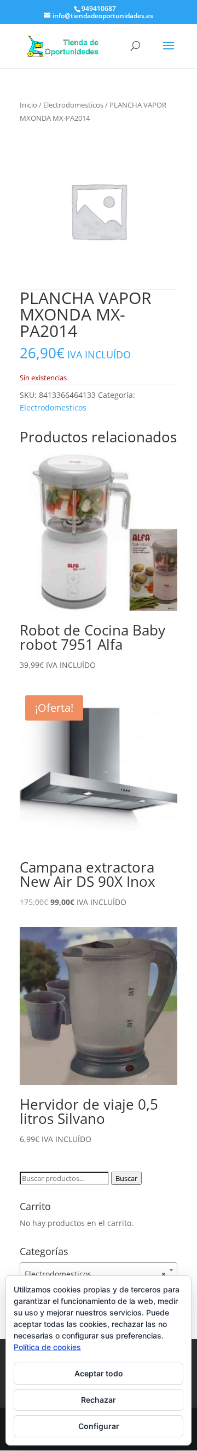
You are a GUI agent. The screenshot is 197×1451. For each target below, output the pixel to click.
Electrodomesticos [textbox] (95, 1274)
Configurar (98, 1426)
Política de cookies (47, 1347)
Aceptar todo (98, 1373)
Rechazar (98, 1399)
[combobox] (98, 1270)
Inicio (28, 105)
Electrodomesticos (73, 105)
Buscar (126, 1178)
